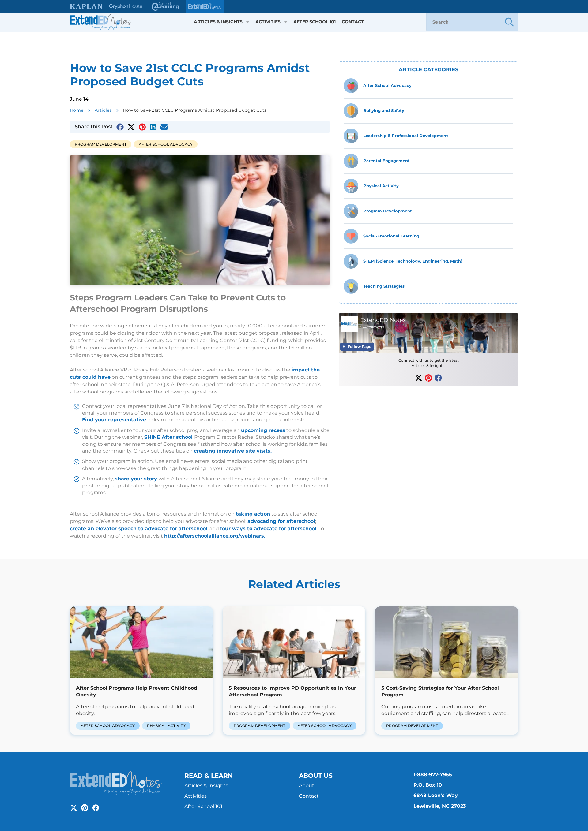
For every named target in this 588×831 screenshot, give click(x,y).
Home (77, 110)
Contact (353, 21)
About (306, 785)
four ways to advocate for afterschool (268, 528)
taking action (253, 514)
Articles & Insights (218, 21)
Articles (103, 110)
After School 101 (314, 21)
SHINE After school (169, 437)
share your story (137, 479)
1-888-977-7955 (432, 774)
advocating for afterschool (281, 521)
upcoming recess (263, 430)
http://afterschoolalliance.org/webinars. (214, 536)
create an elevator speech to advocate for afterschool (138, 528)
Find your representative (114, 420)
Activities (268, 21)
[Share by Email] (164, 127)
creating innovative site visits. (233, 451)
